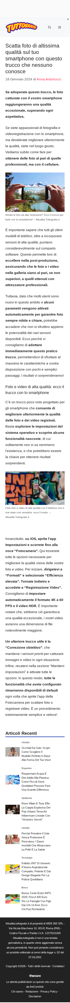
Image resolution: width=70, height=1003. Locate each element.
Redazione (31, 991)
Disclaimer (35, 996)
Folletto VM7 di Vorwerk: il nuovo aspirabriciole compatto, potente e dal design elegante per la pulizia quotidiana (36, 871)
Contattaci (58, 966)
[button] (50, 27)
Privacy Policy (48, 991)
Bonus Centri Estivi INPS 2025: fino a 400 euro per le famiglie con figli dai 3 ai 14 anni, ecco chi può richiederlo (36, 901)
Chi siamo (17, 991)
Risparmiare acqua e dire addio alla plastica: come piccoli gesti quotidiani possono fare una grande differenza (36, 781)
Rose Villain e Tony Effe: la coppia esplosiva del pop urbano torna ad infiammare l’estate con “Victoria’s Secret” (36, 811)
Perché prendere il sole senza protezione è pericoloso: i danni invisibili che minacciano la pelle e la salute (36, 841)
